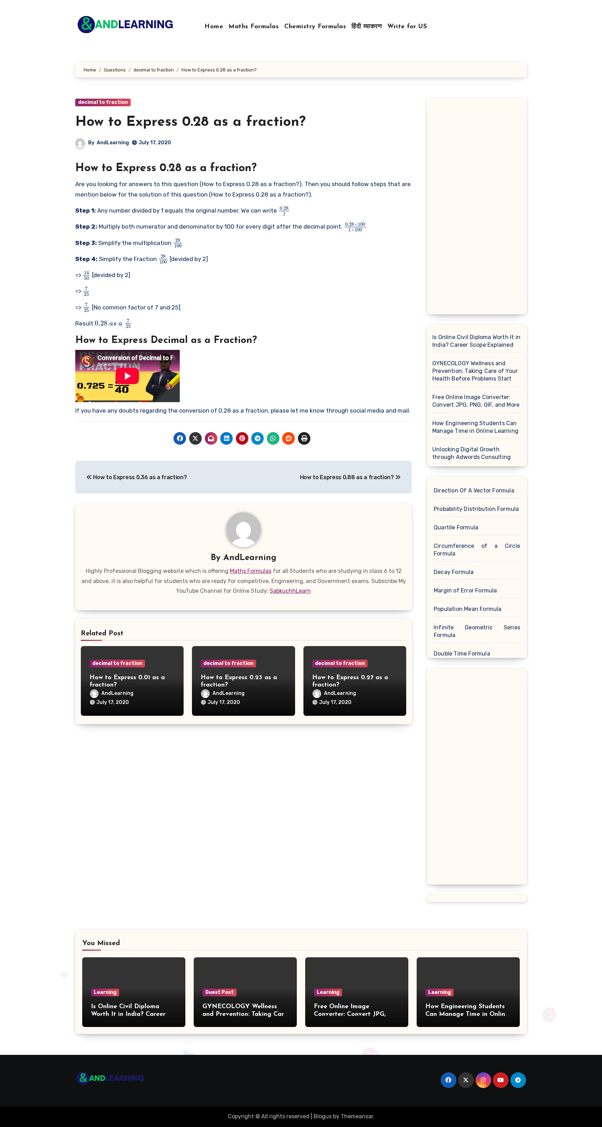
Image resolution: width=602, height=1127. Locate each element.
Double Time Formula (462, 653)
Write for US (407, 27)
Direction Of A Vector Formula (474, 490)
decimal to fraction (103, 102)
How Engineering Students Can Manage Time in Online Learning (475, 427)
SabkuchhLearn (290, 591)
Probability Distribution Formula (476, 509)
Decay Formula (454, 572)
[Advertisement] (478, 208)
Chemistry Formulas (315, 27)
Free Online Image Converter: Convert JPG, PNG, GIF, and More (475, 401)
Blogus (323, 1116)
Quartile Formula (456, 527)
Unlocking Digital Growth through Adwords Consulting (471, 453)
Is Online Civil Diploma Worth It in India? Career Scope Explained (476, 341)
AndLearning (113, 143)
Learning (105, 992)
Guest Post (219, 992)
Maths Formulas (254, 27)
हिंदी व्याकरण (367, 27)
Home (213, 27)
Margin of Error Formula (465, 590)
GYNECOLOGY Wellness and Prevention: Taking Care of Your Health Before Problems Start (475, 371)
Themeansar (357, 1116)
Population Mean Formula (468, 609)
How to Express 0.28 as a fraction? (190, 122)
